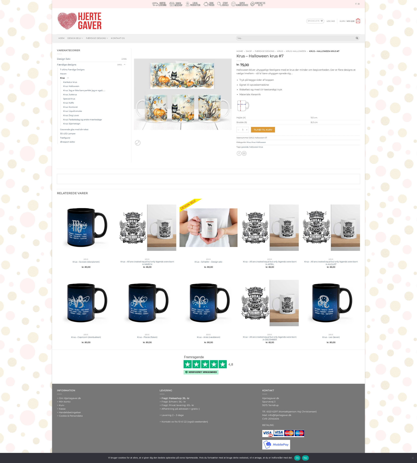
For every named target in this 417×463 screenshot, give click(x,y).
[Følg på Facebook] (356, 4)
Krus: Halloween (296, 51)
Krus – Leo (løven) (331, 337)
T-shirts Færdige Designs (72, 69)
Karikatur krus (70, 82)
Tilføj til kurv (263, 129)
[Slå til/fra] (125, 64)
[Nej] (413, 459)
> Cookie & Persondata (70, 416)
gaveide (245, 147)
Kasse (62, 409)
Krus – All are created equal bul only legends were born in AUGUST (331, 262)
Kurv (61, 405)
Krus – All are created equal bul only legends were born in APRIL (269, 262)
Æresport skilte (67, 142)
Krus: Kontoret (70, 107)
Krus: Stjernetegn (71, 123)
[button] (331, 21)
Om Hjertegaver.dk (70, 398)
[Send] (357, 38)
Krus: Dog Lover (71, 115)
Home (240, 51)
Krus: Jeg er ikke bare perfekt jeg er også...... (84, 90)
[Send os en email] (358, 4)
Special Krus (69, 98)
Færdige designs (96, 38)
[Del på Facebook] (239, 153)
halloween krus (256, 147)
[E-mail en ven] (244, 153)
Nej (305, 457)
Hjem (61, 38)
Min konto (65, 401)
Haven (63, 73)
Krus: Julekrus (70, 94)
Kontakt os (117, 38)
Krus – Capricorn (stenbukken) (86, 337)
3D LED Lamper (68, 133)
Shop (249, 51)
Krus (280, 51)
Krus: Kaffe (68, 103)
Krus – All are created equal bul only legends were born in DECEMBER (269, 338)
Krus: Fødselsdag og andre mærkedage (82, 119)
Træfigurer (65, 138)
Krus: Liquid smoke (72, 111)
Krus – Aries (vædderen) (208, 337)
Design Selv (74, 38)
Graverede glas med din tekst (74, 129)
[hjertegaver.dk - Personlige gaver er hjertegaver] (79, 21)
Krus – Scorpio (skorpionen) (86, 262)
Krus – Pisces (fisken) (147, 337)
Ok (297, 457)
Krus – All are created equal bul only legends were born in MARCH (147, 262)
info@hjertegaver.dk (279, 415)
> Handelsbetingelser (69, 412)
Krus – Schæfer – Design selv (208, 262)
